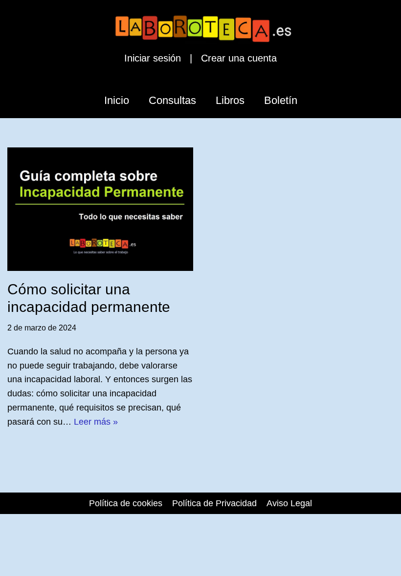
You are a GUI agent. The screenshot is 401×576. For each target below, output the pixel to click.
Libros (230, 100)
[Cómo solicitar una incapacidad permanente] (100, 209)
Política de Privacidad (214, 503)
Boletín (280, 100)
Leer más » (96, 422)
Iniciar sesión (152, 58)
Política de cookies (125, 503)
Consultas (172, 100)
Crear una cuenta (239, 58)
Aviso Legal (289, 503)
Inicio (116, 100)
